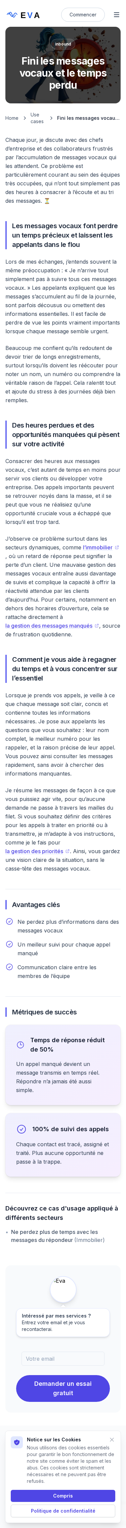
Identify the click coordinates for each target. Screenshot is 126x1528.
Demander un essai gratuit (63, 1388)
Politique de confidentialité (63, 1511)
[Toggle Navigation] (116, 14)
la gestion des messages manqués (48, 625)
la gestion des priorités (34, 851)
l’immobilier (98, 547)
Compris (63, 1496)
